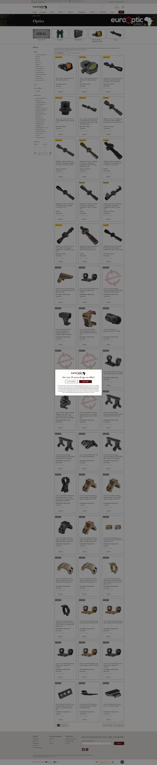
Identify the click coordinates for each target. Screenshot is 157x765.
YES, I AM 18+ (85, 381)
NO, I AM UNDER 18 (71, 381)
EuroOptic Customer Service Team (75, 392)
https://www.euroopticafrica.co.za (81, 385)
